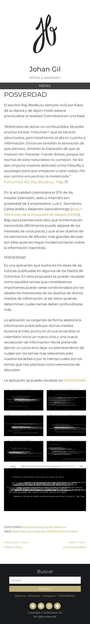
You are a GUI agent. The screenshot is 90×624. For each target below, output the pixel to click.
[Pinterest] (41, 606)
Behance (20, 595)
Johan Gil (45, 69)
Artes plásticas (32, 527)
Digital (48, 527)
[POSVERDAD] (57, 606)
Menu (45, 86)
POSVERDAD (75, 380)
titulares (72, 531)
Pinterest (34, 595)
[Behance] (33, 606)
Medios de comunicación (29, 531)
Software (60, 527)
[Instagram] (49, 606)
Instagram (49, 595)
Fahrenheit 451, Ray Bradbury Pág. (34, 182)
